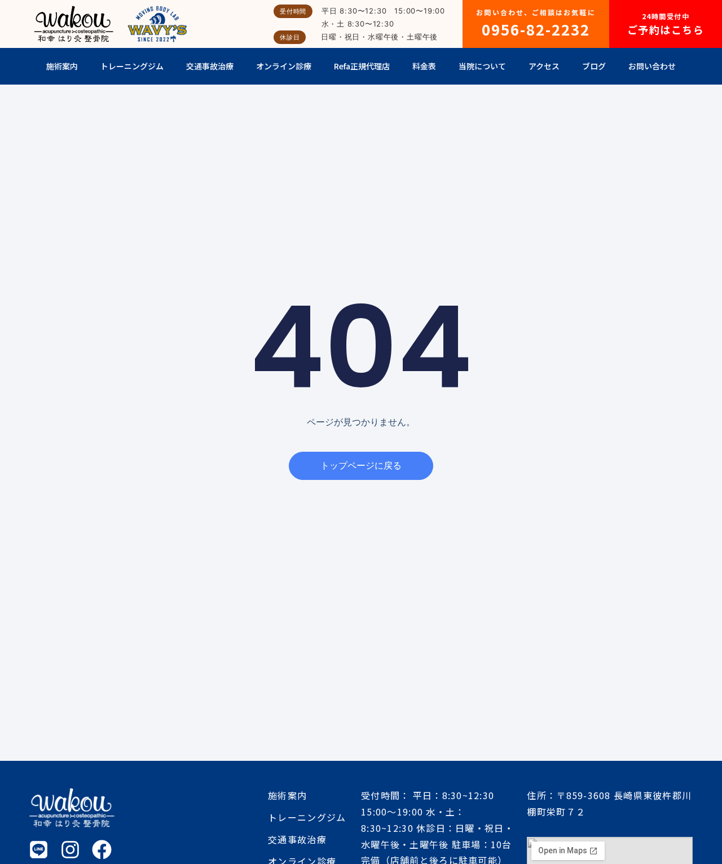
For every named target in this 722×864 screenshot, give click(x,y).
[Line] (39, 849)
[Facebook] (102, 849)
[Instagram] (70, 849)
